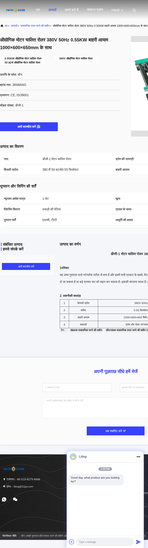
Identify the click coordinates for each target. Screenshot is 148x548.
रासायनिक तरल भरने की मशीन (35, 25)
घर (38, 10)
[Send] (138, 542)
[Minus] (138, 456)
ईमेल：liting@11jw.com (19, 486)
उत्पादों (52, 10)
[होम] (15, 9)
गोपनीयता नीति (9, 535)
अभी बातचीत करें (27, 126)
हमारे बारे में (71, 10)
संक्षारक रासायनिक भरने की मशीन (86, 330)
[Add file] (71, 542)
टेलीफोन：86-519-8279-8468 (23, 479)
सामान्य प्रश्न (95, 10)
